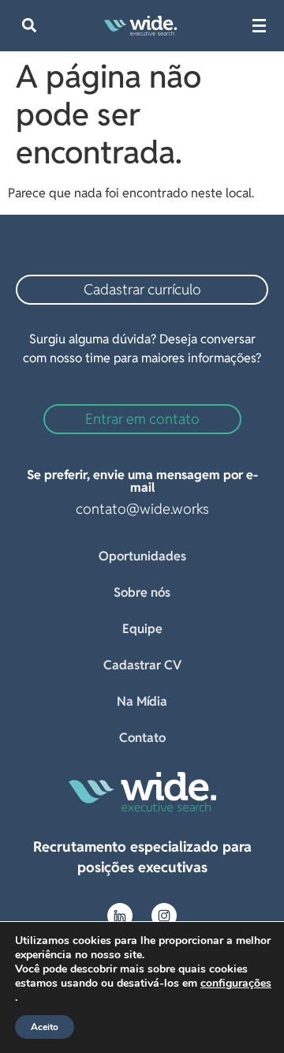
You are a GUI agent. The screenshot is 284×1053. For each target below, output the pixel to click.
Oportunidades (142, 556)
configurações (235, 983)
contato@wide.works (142, 509)
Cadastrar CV (142, 665)
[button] (29, 26)
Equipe (142, 628)
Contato (142, 737)
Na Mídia (142, 701)
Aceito (44, 1027)
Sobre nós (142, 592)
